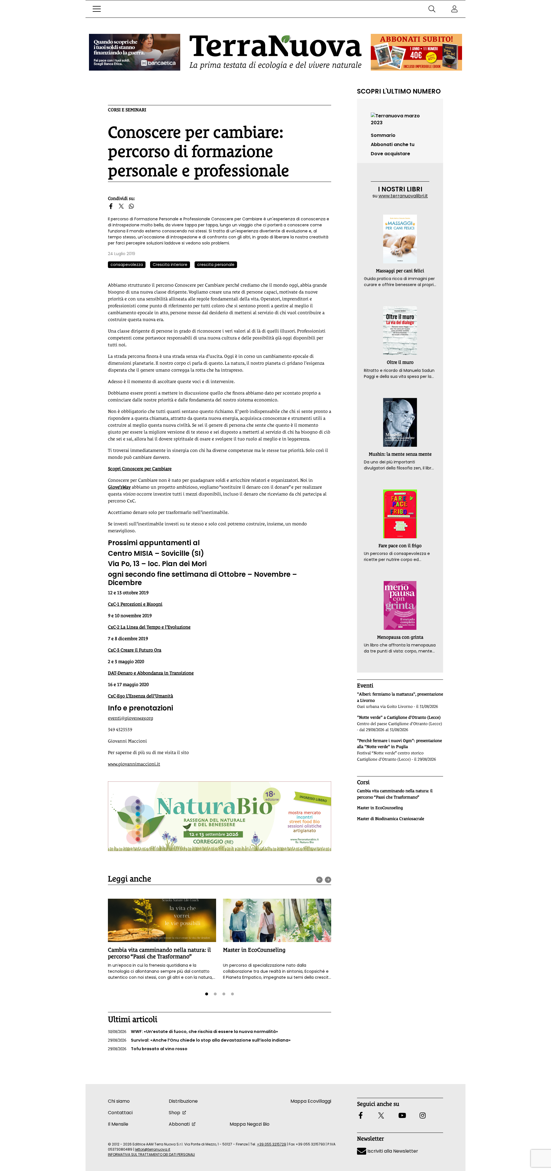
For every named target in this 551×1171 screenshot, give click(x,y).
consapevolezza (126, 264)
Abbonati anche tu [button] (392, 144)
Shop (174, 1112)
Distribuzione (183, 1101)
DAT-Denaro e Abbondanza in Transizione (151, 673)
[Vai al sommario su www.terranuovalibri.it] (400, 119)
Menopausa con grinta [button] (400, 637)
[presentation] (319, 879)
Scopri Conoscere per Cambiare (140, 468)
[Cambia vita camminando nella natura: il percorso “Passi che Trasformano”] (162, 920)
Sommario (383, 135)
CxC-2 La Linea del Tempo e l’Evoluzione (149, 627)
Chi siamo (119, 1101)
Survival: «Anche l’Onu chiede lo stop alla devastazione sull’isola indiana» (199, 1040)
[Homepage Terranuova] (275, 52)
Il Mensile (118, 1124)
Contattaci (120, 1112)
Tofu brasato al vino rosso (147, 1049)
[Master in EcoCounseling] (277, 920)
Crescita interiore (170, 264)
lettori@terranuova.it (152, 1149)
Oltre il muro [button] (400, 362)
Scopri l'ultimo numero (399, 91)
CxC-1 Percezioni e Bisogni (135, 604)
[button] (97, 9)
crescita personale (215, 264)
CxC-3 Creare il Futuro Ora (134, 650)
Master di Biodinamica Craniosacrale (390, 818)
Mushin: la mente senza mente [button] (400, 454)
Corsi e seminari (127, 109)
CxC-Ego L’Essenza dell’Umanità (140, 696)
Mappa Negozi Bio (249, 1124)
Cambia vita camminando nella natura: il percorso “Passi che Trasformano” (159, 953)
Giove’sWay (119, 487)
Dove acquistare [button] (390, 153)
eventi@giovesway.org (130, 718)
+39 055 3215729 (271, 1144)
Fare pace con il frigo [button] (400, 545)
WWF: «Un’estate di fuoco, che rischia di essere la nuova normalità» (193, 1031)
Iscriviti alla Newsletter (392, 1151)
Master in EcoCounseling (254, 950)
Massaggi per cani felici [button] (400, 270)
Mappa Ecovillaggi (310, 1101)
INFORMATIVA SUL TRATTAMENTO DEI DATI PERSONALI (151, 1154)
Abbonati (179, 1124)
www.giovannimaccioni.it (134, 764)
